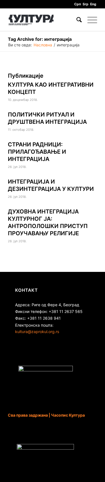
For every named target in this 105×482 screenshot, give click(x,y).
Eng (93, 4)
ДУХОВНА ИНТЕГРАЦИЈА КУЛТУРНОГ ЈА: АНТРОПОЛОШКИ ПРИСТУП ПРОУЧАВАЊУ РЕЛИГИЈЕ (48, 222)
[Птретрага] (76, 20)
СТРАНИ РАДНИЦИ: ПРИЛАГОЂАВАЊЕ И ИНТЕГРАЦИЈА (37, 151)
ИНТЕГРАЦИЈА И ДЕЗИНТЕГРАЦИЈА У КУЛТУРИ (51, 185)
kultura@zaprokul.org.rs (37, 331)
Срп (77, 4)
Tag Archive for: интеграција (40, 39)
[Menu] (89, 20)
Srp (85, 4)
